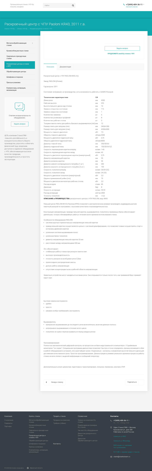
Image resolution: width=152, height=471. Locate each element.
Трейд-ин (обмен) (59, 423)
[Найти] (72, 5)
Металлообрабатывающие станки (16, 44)
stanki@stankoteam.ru (121, 457)
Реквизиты (8, 423)
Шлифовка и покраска (15, 77)
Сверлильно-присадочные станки (16, 57)
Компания (8, 416)
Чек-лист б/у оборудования (88, 430)
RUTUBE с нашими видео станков (126, 452)
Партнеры (8, 426)
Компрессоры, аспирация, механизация (16, 89)
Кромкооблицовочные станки (17, 51)
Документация (65, 67)
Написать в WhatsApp (121, 441)
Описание (50, 67)
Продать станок (59, 416)
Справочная (82, 416)
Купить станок (34, 416)
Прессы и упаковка (13, 82)
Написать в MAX (119, 436)
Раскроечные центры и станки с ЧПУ (18, 65)
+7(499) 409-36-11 (134, 4)
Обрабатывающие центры (16, 71)
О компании (8, 420)
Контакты (57, 444)
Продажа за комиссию (61, 420)
